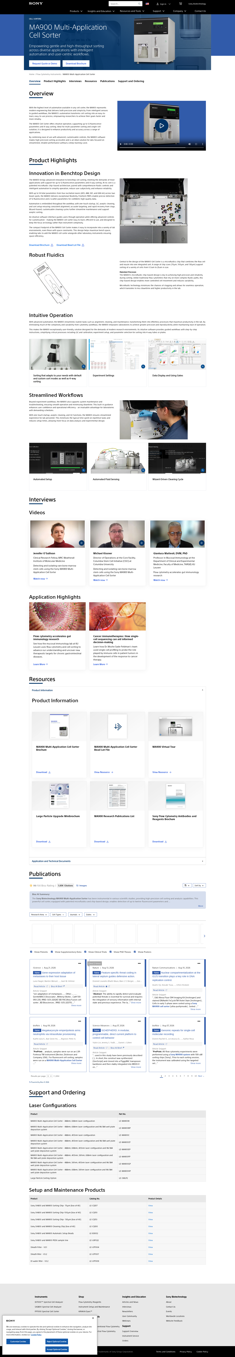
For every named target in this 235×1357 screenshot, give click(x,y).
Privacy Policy (186, 1351)
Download (41, 772)
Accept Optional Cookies (57, 1349)
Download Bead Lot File (69, 245)
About (168, 1302)
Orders (125, 1340)
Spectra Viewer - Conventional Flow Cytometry (99, 1326)
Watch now (39, 578)
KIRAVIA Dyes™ (85, 1311)
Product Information (42, 690)
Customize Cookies (18, 1341)
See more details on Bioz (196, 1082)
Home (31, 74)
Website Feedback (174, 1320)
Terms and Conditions (165, 1351)
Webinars (126, 1320)
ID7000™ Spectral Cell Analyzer (49, 1302)
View (150, 1205)
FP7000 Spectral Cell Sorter (47, 1311)
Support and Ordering (131, 81)
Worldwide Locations (175, 1316)
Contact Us (200, 11)
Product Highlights (55, 81)
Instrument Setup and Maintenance (94, 1306)
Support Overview (130, 1331)
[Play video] (81, 543)
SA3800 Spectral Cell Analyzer (48, 1306)
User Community (129, 1316)
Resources (91, 81)
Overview (35, 81)
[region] (49, 1335)
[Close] (93, 1318)
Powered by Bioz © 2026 (40, 1082)
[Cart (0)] (180, 3)
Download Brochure (76, 63)
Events (169, 1311)
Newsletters (127, 1311)
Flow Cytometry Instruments (48, 74)
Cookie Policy (202, 1351)
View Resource (102, 772)
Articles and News (130, 1302)
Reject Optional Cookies (57, 1341)
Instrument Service (130, 1336)
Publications (107, 81)
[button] (58, 363)
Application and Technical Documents (51, 861)
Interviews (75, 81)
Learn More (39, 664)
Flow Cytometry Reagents (90, 1302)
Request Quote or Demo (44, 63)
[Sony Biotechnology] (36, 4)
